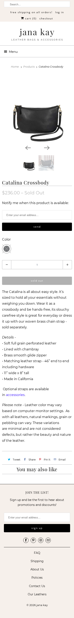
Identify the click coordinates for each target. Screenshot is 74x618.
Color (6, 239)
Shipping (37, 561)
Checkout (46, 18)
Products (29, 66)
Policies (37, 577)
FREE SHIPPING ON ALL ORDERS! (31, 12)
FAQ (37, 553)
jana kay (42, 605)
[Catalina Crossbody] (37, 109)
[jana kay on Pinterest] (33, 540)
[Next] (46, 147)
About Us (37, 569)
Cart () (30, 18)
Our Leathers (37, 594)
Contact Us (37, 586)
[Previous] (27, 147)
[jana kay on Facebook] (26, 540)
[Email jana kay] (48, 540)
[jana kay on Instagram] (40, 540)
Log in (59, 12)
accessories (15, 395)
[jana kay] (37, 35)
